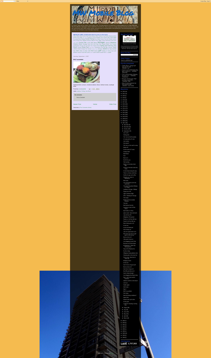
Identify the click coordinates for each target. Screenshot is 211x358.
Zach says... (126, 287)
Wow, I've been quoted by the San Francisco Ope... (129, 84)
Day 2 (124, 289)
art (108, 48)
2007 (123, 122)
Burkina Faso (76, 37)
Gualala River (79, 40)
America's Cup (102, 36)
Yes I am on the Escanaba (129, 137)
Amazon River (95, 36)
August (126, 307)
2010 (123, 116)
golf (99, 51)
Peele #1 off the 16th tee (129, 221)
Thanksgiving (97, 47)
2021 (123, 93)
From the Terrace (108, 39)
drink (89, 50)
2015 (123, 106)
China (101, 37)
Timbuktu (110, 47)
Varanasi (89, 48)
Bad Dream (126, 153)
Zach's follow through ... (129, 273)
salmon (91, 52)
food (92, 50)
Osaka (103, 44)
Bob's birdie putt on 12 (128, 223)
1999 (123, 329)
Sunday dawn (126, 151)
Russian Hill (83, 45)
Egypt (114, 37)
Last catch (125, 132)
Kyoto (115, 40)
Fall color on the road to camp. (130, 145)
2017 (123, 102)
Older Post (112, 104)
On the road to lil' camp (128, 149)
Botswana (111, 36)
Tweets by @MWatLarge (126, 60)
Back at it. (125, 158)
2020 (123, 95)
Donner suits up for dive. (129, 299)
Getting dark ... (127, 134)
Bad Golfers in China (128, 210)
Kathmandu (108, 40)
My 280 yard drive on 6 (128, 271)
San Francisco (109, 45)
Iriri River (96, 40)
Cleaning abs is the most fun (130, 255)
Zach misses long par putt (129, 264)
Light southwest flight (128, 193)
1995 (123, 333)
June (125, 311)
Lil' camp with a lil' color (129, 139)
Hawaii (84, 40)
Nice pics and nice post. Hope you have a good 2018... (129, 79)
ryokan (88, 52)
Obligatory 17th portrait (128, 217)
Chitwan (105, 37)
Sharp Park (85, 47)
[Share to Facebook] (97, 89)
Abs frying (125, 293)
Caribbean (89, 37)
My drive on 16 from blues (129, 243)
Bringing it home (127, 260)
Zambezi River (94, 48)
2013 (123, 110)
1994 (123, 335)
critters (81, 50)
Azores (107, 36)
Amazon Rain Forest (87, 36)
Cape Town (84, 37)
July (125, 309)
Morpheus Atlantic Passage (80, 44)
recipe (82, 52)
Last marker (126, 141)
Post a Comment (81, 97)
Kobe (112, 40)
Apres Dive (126, 297)
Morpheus (113, 42)
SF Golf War (133, 43)
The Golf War (104, 47)
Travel (114, 47)
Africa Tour (79, 36)
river (85, 52)
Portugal (114, 44)
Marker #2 (125, 147)
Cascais (94, 37)
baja (111, 48)
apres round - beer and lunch (130, 213)
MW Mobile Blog (103, 13)
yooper (109, 52)
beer (77, 50)
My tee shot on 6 (127, 237)
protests (75, 52)
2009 (123, 118)
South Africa (91, 47)
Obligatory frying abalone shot (130, 253)
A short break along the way (130, 171)
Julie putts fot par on (128, 239)
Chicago (98, 37)
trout (105, 52)
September (126, 131)
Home (95, 104)
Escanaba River (77, 39)
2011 (123, 114)
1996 (123, 331)
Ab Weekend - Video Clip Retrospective (129, 246)
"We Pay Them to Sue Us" (132, 48)
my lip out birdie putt (128, 227)
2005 (123, 322)
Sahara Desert (96, 45)
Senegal (80, 47)
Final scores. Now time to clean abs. (129, 258)
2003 (123, 325)
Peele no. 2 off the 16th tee (129, 219)
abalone (105, 48)
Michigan (101, 42)
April (125, 316)
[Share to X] (95, 89)
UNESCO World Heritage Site (80, 48)
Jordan (103, 40)
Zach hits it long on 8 (128, 269)
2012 (123, 112)
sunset (101, 52)
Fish (124, 155)
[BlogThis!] (94, 89)
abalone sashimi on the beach (130, 280)
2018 (123, 100)
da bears (85, 50)
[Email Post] (89, 89)
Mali (92, 42)
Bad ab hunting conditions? (129, 295)
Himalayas (88, 40)
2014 (123, 108)
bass (74, 50)
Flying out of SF (127, 191)
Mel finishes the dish (128, 205)
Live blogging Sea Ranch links (130, 275)
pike (115, 50)
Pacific (107, 44)
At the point (126, 301)
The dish (125, 203)
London (88, 42)
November (126, 126)
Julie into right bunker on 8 (129, 231)
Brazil (115, 36)
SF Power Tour (89, 45)
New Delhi (93, 44)
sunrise (98, 52)
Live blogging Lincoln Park (129, 241)
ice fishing (108, 50)
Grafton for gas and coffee (129, 175)
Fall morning (126, 162)
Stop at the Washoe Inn (129, 248)
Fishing (92, 39)
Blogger (112, 353)
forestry (96, 50)
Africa (74, 36)
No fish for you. (127, 160)
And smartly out (127, 229)
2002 (123, 327)
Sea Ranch (88, 91)
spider (94, 52)
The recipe (125, 197)
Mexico (95, 42)
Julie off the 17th (127, 215)
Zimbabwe (100, 48)
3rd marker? (126, 143)
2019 (123, 97)
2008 (123, 120)
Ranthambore (76, 45)
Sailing (102, 45)
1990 (123, 337)
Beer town (125, 180)
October (126, 128)
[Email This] (92, 89)
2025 (123, 91)
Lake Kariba (75, 42)
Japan (100, 40)
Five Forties (97, 39)
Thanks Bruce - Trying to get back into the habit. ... (129, 66)
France (102, 39)
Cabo (81, 37)
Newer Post (77, 104)
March (125, 318)
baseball (114, 48)
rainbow (79, 52)
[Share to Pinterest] (98, 89)
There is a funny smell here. (130, 173)
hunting (103, 50)
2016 (123, 104)
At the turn (125, 225)
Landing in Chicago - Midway (130, 189)
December (126, 124)
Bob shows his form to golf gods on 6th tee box (129, 234)
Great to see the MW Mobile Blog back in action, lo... (130, 70)
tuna (107, 52)
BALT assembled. (127, 291)
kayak (112, 50)
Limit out (125, 282)
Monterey (108, 42)
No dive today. (126, 251)
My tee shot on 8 (127, 267)
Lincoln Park (82, 42)
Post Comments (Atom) (85, 107)
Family (87, 39)
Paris (111, 44)
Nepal (89, 44)
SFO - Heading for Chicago (129, 195)
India (92, 40)
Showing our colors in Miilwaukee (128, 178)
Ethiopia (83, 39)
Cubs (108, 37)
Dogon (111, 37)
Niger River (99, 44)
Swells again (126, 285)
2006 (123, 320)
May (125, 313)
